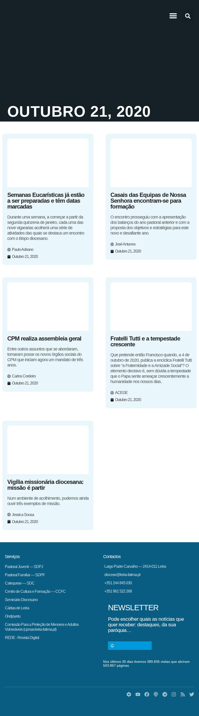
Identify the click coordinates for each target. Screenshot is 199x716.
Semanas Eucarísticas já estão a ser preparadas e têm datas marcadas (45, 201)
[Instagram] (173, 694)
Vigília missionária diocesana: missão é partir (45, 485)
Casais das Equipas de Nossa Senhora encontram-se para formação (148, 201)
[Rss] (182, 694)
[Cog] (128, 694)
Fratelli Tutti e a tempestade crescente (145, 341)
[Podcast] (155, 694)
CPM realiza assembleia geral (44, 338)
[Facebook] (146, 694)
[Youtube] (137, 694)
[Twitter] (191, 694)
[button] (173, 16)
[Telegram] (164, 694)
